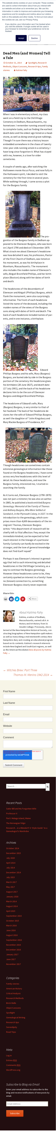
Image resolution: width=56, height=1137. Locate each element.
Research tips (34, 66)
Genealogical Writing (15, 1017)
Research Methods (15, 998)
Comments (13, 1065)
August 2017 (12, 891)
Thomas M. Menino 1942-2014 (33, 675)
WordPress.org (13, 1070)
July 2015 (10, 877)
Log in (9, 1055)
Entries (11, 1060)
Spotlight (32, 62)
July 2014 (10, 867)
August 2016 (12, 935)
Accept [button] (21, 38)
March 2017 (11, 882)
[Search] (48, 787)
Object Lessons (19, 66)
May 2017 (10, 887)
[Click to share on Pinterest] (22, 599)
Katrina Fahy (21, 70)
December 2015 (13, 853)
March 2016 (11, 925)
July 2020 (10, 858)
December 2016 (13, 949)
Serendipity (11, 1027)
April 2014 (10, 862)
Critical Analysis (13, 993)
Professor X (11, 813)
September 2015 (14, 915)
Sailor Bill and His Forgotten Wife (21, 808)
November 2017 (13, 964)
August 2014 (12, 906)
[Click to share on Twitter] (17, 599)
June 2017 (11, 959)
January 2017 (12, 954)
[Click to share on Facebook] (11, 599)
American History (14, 988)
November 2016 (13, 944)
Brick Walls (11, 1003)
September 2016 (14, 940)
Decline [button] (34, 38)
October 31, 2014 (14, 62)
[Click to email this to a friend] (5, 599)
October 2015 (12, 920)
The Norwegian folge (15, 823)
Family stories (12, 983)
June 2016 (11, 930)
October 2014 (12, 848)
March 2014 (11, 901)
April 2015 (10, 911)
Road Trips (11, 1032)
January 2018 (12, 896)
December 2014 (13, 872)
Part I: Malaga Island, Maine (18, 818)
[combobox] (26, 786)
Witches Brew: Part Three (20, 670)
